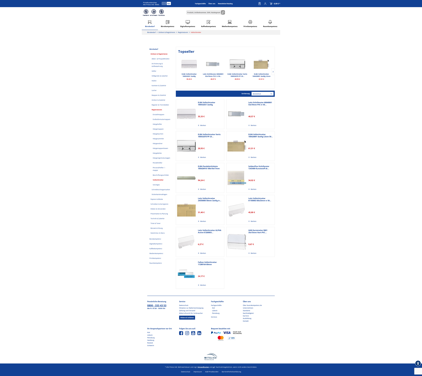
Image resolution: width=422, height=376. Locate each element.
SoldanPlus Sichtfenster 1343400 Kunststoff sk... (258, 167)
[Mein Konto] (265, 3)
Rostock (150, 343)
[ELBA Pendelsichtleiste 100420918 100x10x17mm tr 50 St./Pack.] (186, 178)
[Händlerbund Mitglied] (211, 356)
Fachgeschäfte (216, 305)
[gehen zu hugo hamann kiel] (187, 333)
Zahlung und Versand (187, 311)
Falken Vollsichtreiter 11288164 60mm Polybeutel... (207, 263)
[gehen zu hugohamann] (199, 333)
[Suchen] (223, 12)
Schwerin (150, 345)
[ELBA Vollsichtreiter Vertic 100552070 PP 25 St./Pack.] (237, 64)
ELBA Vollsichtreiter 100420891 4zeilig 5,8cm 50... (261, 75)
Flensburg (215, 313)
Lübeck (214, 311)
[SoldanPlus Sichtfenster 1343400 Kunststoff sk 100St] (236, 178)
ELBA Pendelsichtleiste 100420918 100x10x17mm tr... (209, 167)
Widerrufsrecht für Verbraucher (191, 313)
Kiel (213, 308)
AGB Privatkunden (211, 372)
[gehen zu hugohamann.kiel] (181, 333)
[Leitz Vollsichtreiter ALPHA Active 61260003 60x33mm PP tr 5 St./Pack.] (186, 242)
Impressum (198, 372)
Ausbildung (247, 318)
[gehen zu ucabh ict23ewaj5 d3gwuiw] (193, 333)
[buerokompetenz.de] (154, 12)
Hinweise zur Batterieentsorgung (191, 308)
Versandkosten (203, 367)
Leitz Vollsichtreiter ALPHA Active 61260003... (209, 231)
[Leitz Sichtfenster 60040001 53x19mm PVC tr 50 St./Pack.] (213, 64)
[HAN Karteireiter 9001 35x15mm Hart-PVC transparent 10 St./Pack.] (236, 242)
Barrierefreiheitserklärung (231, 372)
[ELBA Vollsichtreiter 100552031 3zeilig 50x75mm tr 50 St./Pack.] (189, 64)
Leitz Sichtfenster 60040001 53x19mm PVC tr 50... (213, 75)
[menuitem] (259, 3)
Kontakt (246, 321)
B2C (168, 4)
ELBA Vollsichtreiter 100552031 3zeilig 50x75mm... (189, 75)
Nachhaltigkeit (248, 313)
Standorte (246, 311)
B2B (164, 4)
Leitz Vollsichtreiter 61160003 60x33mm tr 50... (259, 199)
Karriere (246, 316)
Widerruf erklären (187, 318)
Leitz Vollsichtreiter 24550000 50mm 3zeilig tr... (209, 199)
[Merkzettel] (259, 3)
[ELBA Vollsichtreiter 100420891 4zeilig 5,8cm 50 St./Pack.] (261, 64)
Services (214, 317)
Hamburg (150, 340)
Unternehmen (248, 308)
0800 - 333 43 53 (156, 305)
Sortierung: (246, 93)
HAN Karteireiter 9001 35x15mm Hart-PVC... (257, 231)
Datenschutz (183, 305)
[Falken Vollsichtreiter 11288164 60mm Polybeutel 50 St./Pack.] (186, 273)
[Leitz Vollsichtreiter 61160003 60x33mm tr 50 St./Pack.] (236, 210)
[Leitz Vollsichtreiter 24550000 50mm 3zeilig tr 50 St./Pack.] (186, 210)
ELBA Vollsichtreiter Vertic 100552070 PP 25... (237, 75)
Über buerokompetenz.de (252, 305)
